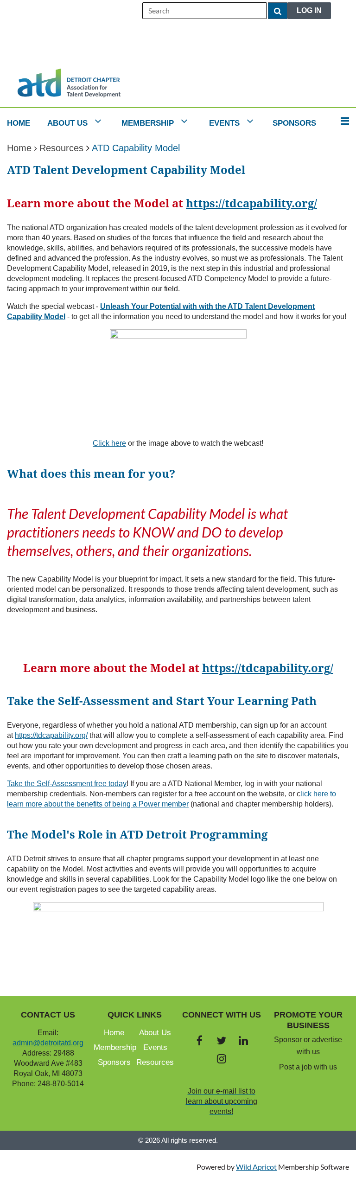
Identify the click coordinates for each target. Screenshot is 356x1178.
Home (19, 148)
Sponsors (114, 1062)
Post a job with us (308, 1067)
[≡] (342, 121)
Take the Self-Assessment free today (67, 783)
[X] (221, 1040)
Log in (309, 10)
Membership (115, 1047)
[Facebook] (199, 1040)
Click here (109, 443)
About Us (155, 1032)
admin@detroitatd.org (48, 1043)
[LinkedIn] (243, 1040)
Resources (61, 148)
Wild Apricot (256, 1166)
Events (155, 1047)
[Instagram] (221, 1058)
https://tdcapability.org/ (251, 203)
